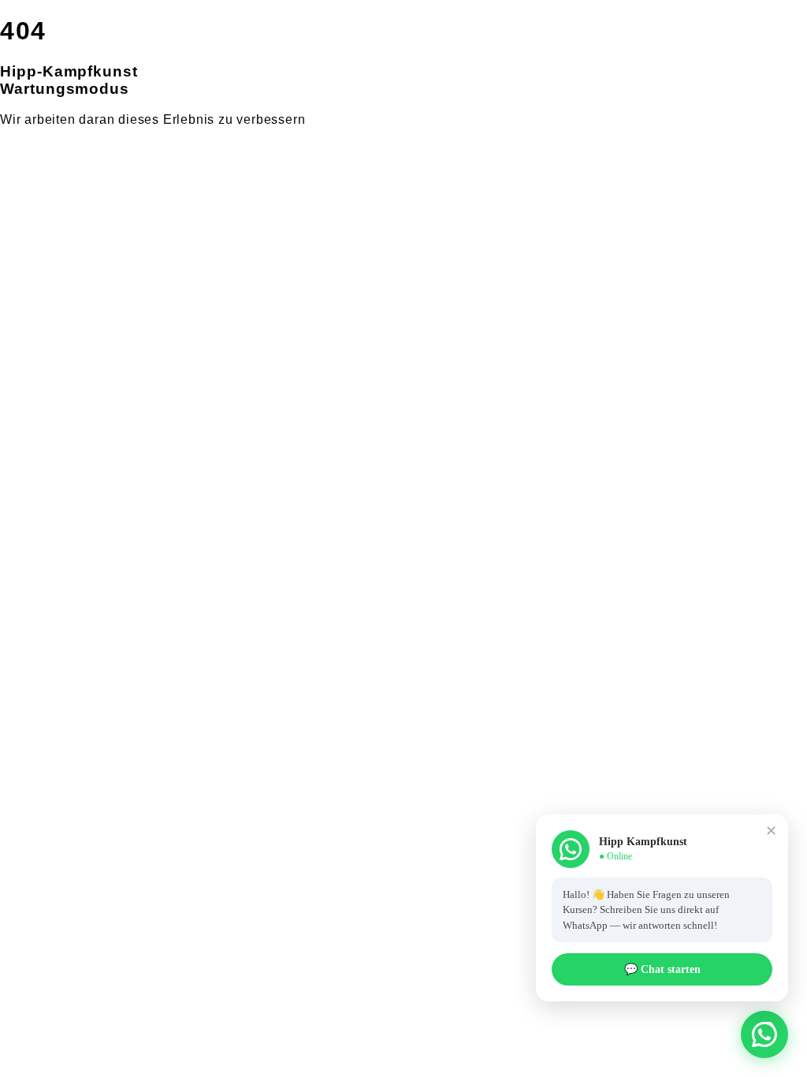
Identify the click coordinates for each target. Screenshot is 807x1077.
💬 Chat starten (662, 969)
